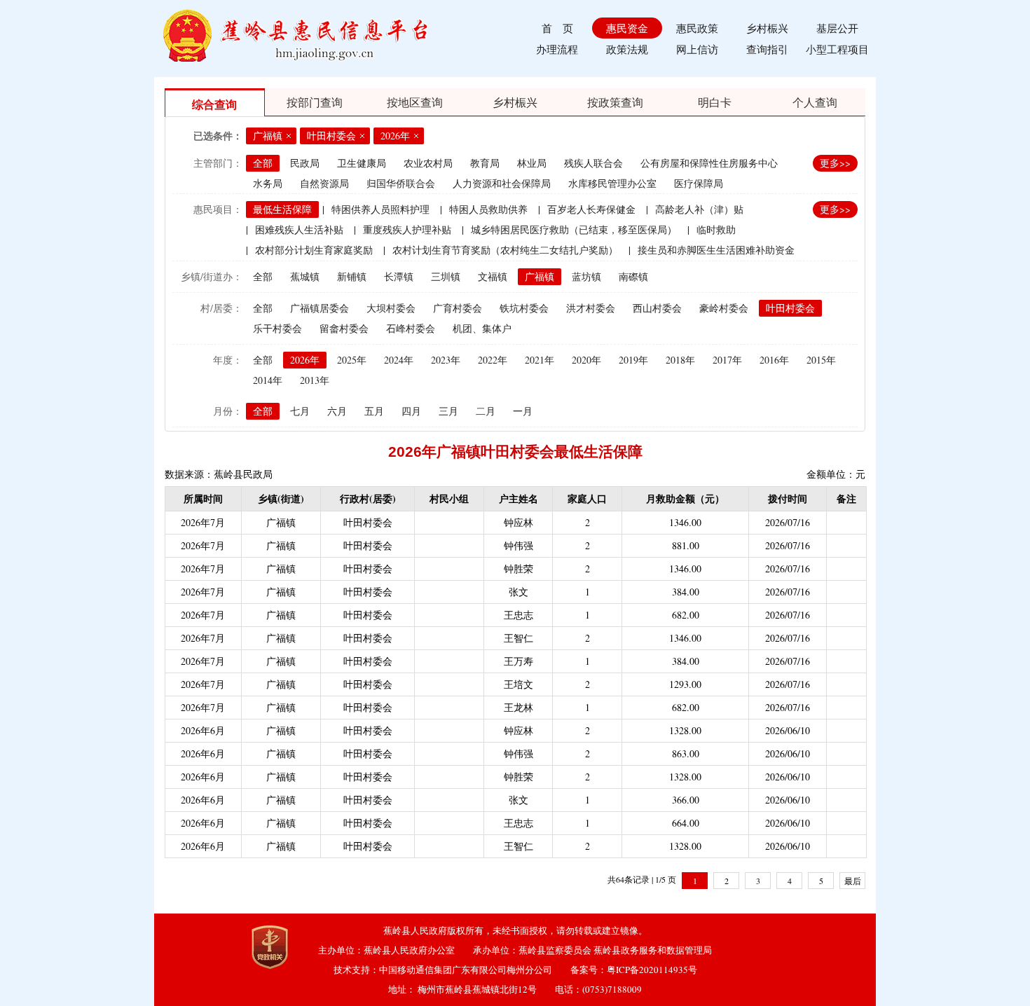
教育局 (485, 163)
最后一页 (852, 882)
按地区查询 (415, 102)
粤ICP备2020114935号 (652, 969)
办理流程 (557, 49)
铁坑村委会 (524, 308)
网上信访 (697, 49)
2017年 (727, 359)
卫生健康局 (361, 163)
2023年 (445, 359)
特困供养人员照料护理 (380, 209)
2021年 (539, 359)
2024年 (398, 359)
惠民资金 (627, 28)
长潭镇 (398, 276)
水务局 (267, 183)
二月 (485, 411)
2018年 (680, 359)
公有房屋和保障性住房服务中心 (709, 163)
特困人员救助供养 (488, 209)
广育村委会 (457, 308)
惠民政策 (697, 28)
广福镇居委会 (319, 308)
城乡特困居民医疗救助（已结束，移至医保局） (574, 229)
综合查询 (214, 104)
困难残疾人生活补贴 (299, 229)
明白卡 (715, 102)
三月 (448, 411)
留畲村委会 (344, 328)
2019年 (633, 359)
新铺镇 (351, 276)
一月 (523, 411)
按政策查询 (615, 102)
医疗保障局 (698, 183)
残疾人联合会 (593, 163)
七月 (300, 411)
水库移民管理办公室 (612, 183)
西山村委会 (657, 308)
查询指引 (767, 49)
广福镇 (539, 276)
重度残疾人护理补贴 (407, 229)
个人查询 (814, 102)
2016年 (774, 359)
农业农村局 (428, 163)
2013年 (314, 380)
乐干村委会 (277, 328)
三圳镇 (445, 276)
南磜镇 (633, 276)
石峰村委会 (410, 328)
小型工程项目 (837, 49)
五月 (374, 411)
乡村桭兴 (767, 28)
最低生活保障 (282, 209)
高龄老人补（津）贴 (699, 209)
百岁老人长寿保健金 (591, 209)
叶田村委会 (790, 308)
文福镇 (492, 276)
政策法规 (627, 49)
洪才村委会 (590, 308)
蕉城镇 (305, 276)
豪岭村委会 (723, 308)
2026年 (305, 359)
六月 (337, 411)
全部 (263, 163)
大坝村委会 (391, 308)
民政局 (305, 163)
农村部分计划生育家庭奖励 (314, 249)
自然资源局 (324, 183)
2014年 (267, 380)
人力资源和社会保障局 (502, 183)
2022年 (492, 359)
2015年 (821, 359)
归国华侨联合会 (400, 183)
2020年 (586, 359)
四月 (411, 411)
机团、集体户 (482, 328)
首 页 (557, 28)
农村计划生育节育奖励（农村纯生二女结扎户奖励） (505, 249)
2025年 (351, 359)
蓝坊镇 (586, 276)
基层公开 (837, 28)
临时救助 (716, 229)
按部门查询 (315, 102)
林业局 (532, 163)
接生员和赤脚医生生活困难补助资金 (716, 249)
